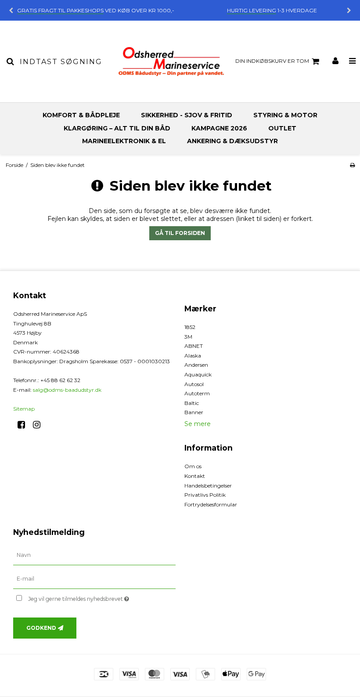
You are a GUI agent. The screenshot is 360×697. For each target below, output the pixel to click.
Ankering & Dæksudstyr (232, 141)
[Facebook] (24, 424)
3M (188, 336)
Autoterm (197, 393)
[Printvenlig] (352, 165)
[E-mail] (94, 579)
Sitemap (24, 408)
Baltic (191, 403)
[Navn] (94, 555)
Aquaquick (198, 374)
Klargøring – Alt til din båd (117, 128)
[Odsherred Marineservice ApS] (171, 61)
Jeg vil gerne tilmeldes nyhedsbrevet (100, 597)
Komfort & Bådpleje (81, 115)
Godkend (41, 628)
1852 (189, 327)
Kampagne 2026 (219, 128)
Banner (193, 412)
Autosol (194, 384)
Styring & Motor (285, 115)
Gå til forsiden (180, 233)
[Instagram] (40, 424)
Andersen (196, 364)
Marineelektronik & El (124, 141)
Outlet (282, 128)
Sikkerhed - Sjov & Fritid (186, 115)
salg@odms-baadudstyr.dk (67, 389)
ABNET (193, 346)
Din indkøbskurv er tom (272, 61)
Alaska (192, 355)
